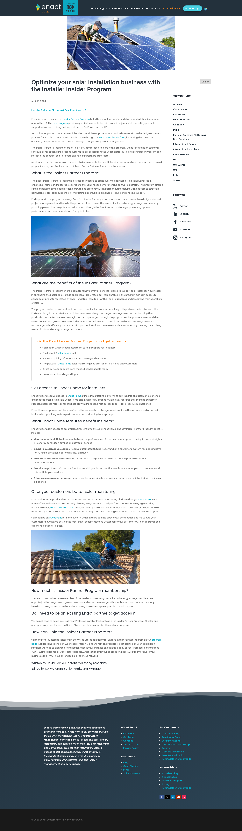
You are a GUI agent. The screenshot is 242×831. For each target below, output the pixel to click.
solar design (64, 353)
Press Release (181, 154)
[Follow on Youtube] (178, 797)
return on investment (62, 507)
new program (60, 123)
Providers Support (172, 780)
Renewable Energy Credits (176, 759)
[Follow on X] (167, 797)
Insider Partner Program (76, 119)
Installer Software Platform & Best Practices (56, 110)
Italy (175, 175)
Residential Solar (171, 737)
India (176, 129)
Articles (177, 104)
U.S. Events (179, 164)
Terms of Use (130, 744)
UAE (175, 170)
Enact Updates (181, 119)
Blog (125, 762)
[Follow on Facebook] (162, 797)
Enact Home (64, 363)
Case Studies (130, 766)
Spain (176, 180)
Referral (166, 748)
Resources (152, 8)
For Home (114, 8)
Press (126, 769)
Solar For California (172, 755)
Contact (128, 740)
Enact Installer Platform (112, 137)
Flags (205, 9)
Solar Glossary (131, 773)
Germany (178, 124)
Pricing (165, 784)
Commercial (180, 109)
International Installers (186, 149)
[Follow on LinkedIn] (173, 797)
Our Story (128, 733)
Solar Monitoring (171, 740)
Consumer (179, 114)
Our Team (128, 737)
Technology (97, 8)
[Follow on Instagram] (184, 797)
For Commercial (134, 8)
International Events (184, 144)
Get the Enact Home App (176, 744)
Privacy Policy (131, 748)
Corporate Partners (173, 751)
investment (55, 517)
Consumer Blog (170, 733)
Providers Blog (170, 773)
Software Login (192, 8)
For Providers (170, 8)
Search (205, 81)
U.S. (85, 110)
